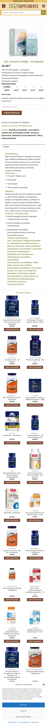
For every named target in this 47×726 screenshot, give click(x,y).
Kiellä (23, 711)
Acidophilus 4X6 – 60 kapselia (12, 361)
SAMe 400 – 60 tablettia (12, 513)
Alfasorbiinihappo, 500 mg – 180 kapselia (12, 589)
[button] (44, 684)
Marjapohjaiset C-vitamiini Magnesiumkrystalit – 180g (35, 399)
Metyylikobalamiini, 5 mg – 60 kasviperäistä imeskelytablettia (12, 475)
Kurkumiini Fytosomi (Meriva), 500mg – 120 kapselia (35, 475)
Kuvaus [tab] (6, 147)
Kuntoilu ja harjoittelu (18, 130)
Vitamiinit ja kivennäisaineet (24, 135)
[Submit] (43, 12)
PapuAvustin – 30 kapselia (12, 435)
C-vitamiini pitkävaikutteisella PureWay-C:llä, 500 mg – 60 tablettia (12, 633)
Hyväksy (23, 705)
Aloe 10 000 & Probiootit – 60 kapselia (12, 399)
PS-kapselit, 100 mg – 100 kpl (35, 361)
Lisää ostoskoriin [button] (12, 329)
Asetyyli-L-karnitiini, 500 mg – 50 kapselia (12, 551)
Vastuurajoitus (35, 722)
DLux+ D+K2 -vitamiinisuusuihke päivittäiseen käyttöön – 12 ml (35, 591)
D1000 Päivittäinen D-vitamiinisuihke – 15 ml (35, 631)
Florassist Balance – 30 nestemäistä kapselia (35, 436)
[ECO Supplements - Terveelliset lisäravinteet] (24, 6)
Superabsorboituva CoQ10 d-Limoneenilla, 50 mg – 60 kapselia (12, 322)
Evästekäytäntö (12, 722)
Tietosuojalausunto (24, 722)
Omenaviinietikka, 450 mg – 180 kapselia (35, 672)
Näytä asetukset (23, 717)
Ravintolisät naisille (21, 133)
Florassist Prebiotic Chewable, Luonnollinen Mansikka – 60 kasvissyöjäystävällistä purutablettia (12, 675)
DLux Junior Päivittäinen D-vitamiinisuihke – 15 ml (35, 514)
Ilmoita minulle (12, 113)
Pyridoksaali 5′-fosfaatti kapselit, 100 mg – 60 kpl (35, 321)
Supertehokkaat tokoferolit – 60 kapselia (35, 551)
